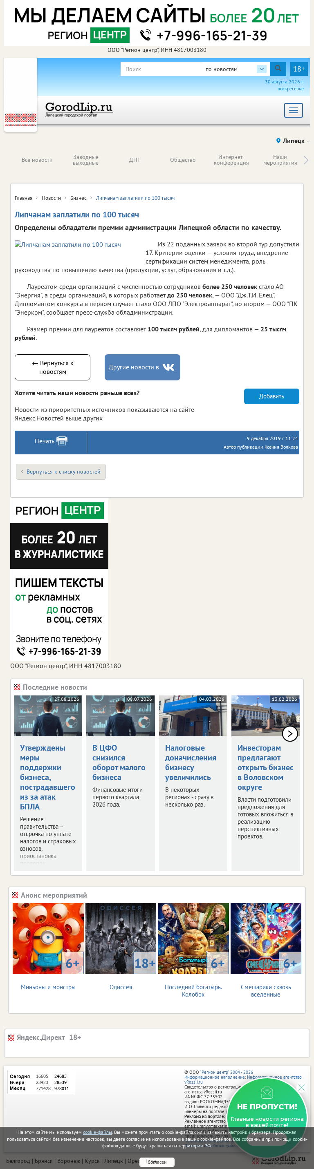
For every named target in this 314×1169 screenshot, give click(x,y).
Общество (183, 159)
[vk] (169, 367)
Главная (23, 197)
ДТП (134, 159)
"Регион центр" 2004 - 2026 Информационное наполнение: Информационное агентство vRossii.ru (243, 1077)
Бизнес (78, 197)
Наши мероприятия (280, 159)
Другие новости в (134, 367)
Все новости (37, 159)
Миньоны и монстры (50, 972)
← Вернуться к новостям (53, 367)
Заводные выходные (86, 159)
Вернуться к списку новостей (64, 471)
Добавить (271, 396)
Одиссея (133, 972)
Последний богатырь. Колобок (195, 976)
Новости (51, 197)
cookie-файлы (97, 1132)
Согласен (157, 1162)
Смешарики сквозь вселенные (269, 976)
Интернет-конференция (231, 159)
